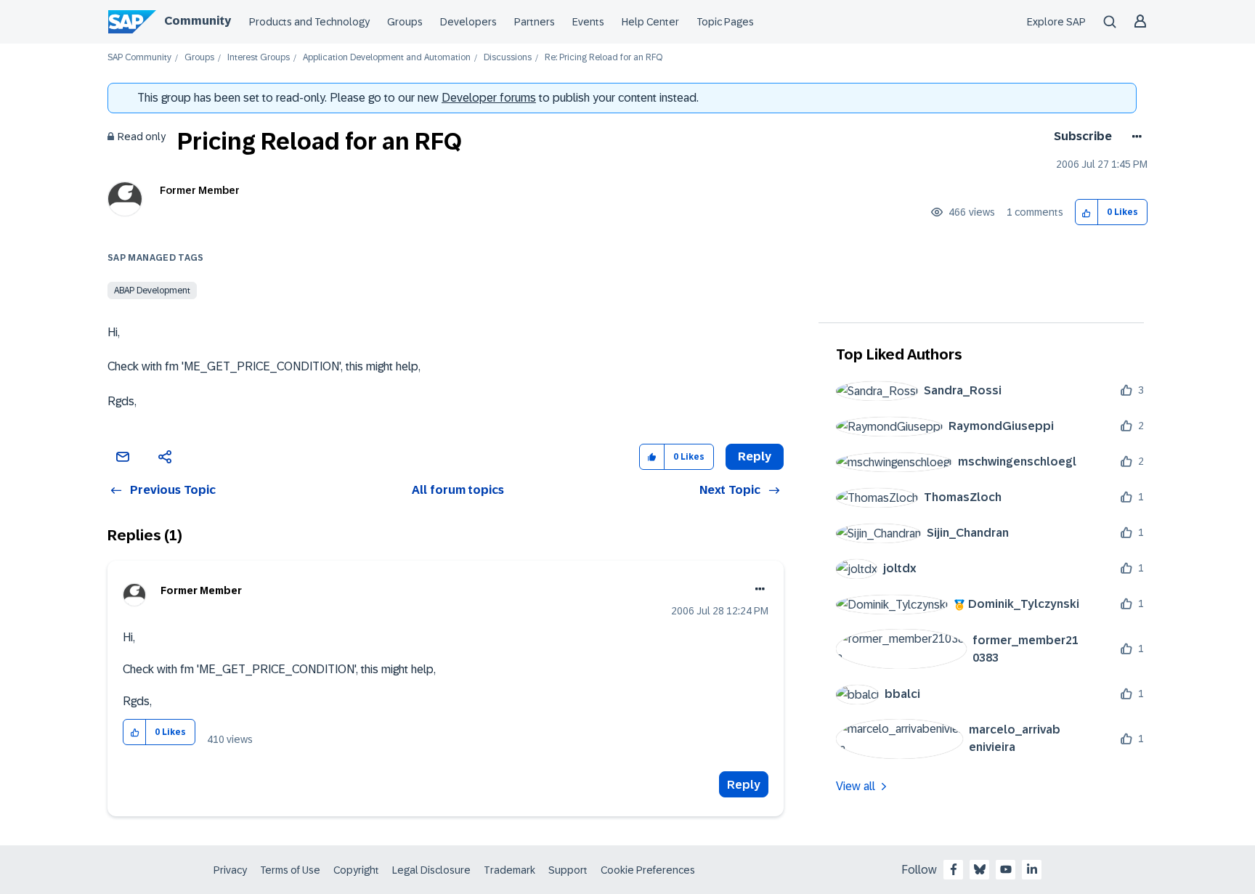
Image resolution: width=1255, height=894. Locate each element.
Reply (743, 785)
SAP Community (139, 57)
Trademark (509, 870)
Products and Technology (309, 22)
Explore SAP (1056, 22)
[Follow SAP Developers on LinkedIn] (1032, 869)
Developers (468, 22)
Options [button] (1134, 136)
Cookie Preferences (648, 870)
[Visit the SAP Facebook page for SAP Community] (953, 869)
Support (568, 870)
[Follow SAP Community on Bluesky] (980, 869)
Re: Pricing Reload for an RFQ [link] (603, 57)
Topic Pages (725, 22)
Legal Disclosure (431, 870)
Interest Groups (258, 57)
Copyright (356, 870)
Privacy (230, 870)
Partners (534, 22)
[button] (1087, 212)
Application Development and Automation (387, 57)
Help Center (650, 22)
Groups (405, 22)
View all (855, 786)
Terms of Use (290, 870)
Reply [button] (754, 456)
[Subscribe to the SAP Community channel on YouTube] (1006, 869)
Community (197, 21)
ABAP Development (152, 290)
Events (588, 22)
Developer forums (489, 98)
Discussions (508, 57)
